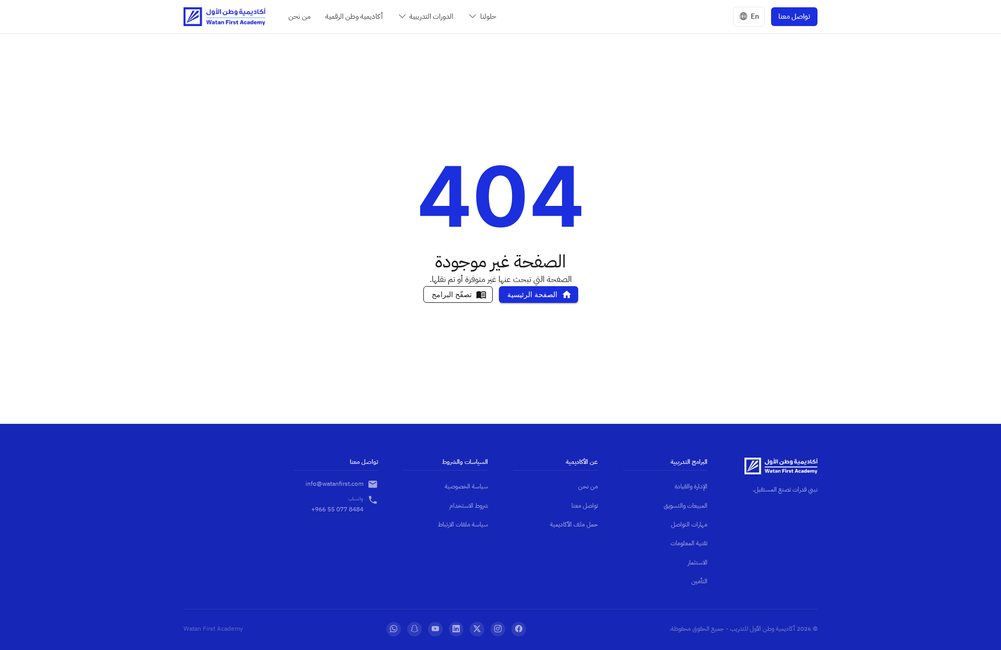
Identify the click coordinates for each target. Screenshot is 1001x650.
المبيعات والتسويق (685, 505)
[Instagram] (498, 629)
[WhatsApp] (393, 629)
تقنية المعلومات (688, 543)
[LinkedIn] (456, 629)
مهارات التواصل (689, 524)
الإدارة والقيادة (691, 486)
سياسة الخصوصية (466, 486)
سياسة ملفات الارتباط (463, 524)
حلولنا (488, 16)
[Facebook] (518, 629)
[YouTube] (435, 629)
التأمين (699, 581)
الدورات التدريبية (431, 16)
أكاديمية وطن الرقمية (354, 16)
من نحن (299, 16)
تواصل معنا (794, 16)
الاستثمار (697, 562)
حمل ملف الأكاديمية (574, 524)
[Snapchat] (414, 629)
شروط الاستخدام (468, 505)
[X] (477, 629)
